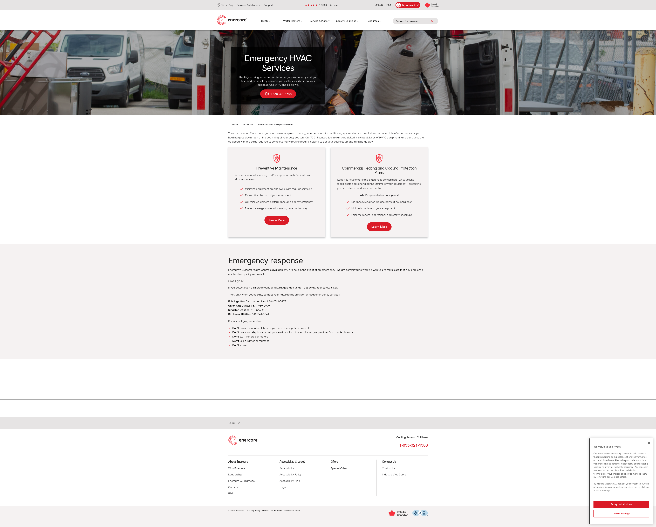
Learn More (277, 220)
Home (235, 124)
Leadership (235, 474)
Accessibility (286, 468)
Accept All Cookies (621, 504)
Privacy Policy (253, 510)
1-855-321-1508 (382, 5)
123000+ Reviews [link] (328, 4)
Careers (233, 487)
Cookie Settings (621, 513)
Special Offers (339, 468)
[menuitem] (265, 20)
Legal (282, 487)
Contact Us (388, 468)
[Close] (649, 443)
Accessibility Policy (290, 474)
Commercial (247, 124)
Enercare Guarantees (241, 481)
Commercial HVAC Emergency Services (275, 124)
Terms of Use (267, 510)
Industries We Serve (394, 474)
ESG (230, 493)
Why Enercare (236, 468)
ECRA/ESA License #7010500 (287, 510)
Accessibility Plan (289, 481)
